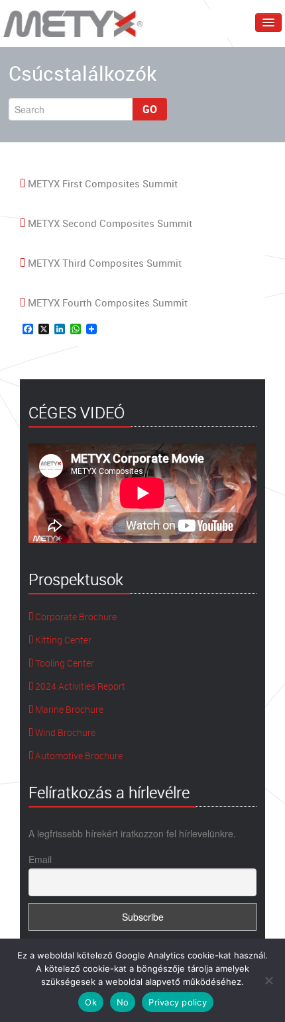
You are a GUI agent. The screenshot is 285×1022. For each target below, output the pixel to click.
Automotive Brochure (78, 755)
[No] (268, 980)
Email (40, 859)
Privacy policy (177, 1002)
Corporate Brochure (75, 616)
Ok (91, 1002)
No (123, 1002)
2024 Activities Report (79, 686)
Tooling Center (63, 663)
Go (149, 109)
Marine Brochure (68, 709)
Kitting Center (62, 639)
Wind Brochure (64, 732)
